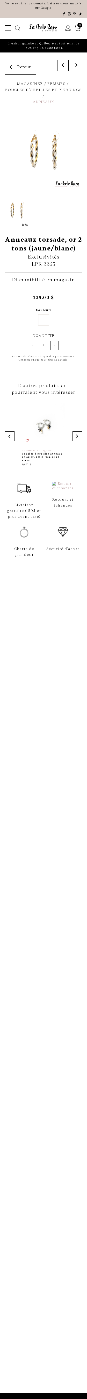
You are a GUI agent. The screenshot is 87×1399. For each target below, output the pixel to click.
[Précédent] (63, 65)
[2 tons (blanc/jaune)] (43, 320)
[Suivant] (76, 65)
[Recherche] (18, 28)
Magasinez (30, 83)
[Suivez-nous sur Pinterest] (74, 14)
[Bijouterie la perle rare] (43, 28)
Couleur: (43, 310)
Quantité (43, 335)
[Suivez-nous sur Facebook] (64, 14)
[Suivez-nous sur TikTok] (80, 14)
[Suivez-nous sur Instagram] (69, 14)
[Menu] (8, 28)
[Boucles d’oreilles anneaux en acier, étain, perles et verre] (43, 434)
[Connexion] (68, 28)
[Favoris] (27, 440)
